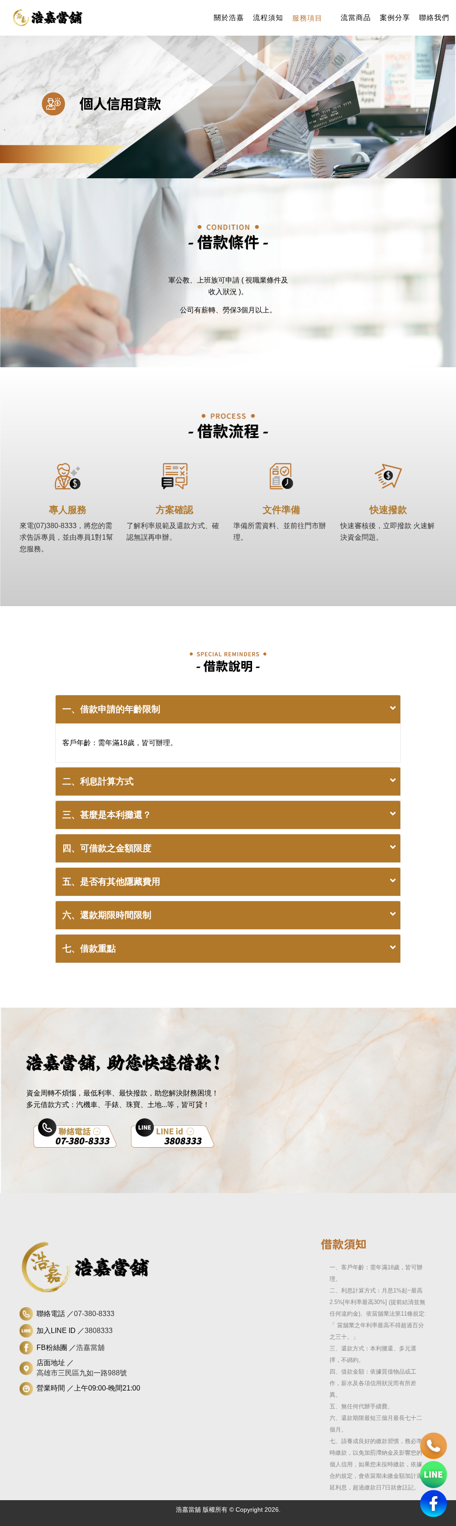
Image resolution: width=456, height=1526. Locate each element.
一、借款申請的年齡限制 (111, 709)
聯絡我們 (434, 17)
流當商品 (356, 17)
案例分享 (395, 17)
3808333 (99, 1330)
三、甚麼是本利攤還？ (106, 815)
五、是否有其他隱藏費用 (111, 881)
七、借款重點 (89, 948)
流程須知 (268, 17)
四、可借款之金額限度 (106, 848)
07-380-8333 (94, 1313)
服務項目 (307, 18)
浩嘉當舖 (90, 1347)
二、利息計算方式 (98, 781)
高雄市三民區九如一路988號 (82, 1373)
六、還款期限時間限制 (106, 915)
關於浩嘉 (229, 17)
